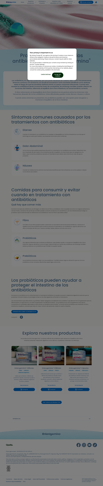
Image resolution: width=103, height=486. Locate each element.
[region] (52, 64)
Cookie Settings (46, 74)
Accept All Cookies (58, 75)
